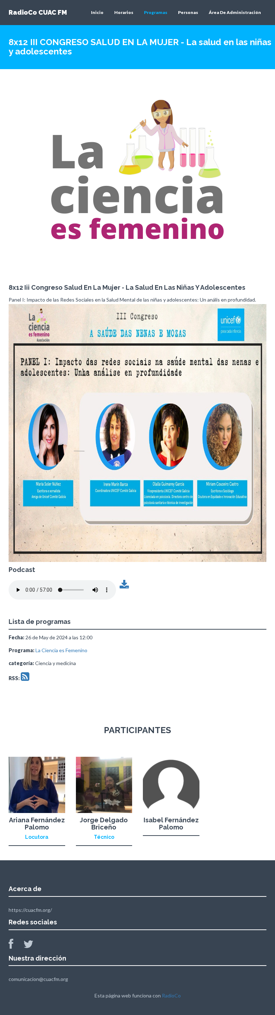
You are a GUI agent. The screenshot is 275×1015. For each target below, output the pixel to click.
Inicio (97, 12)
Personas (188, 12)
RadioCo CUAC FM (38, 12)
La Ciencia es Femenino (61, 650)
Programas (155, 12)
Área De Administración (235, 12)
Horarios (123, 12)
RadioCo (171, 995)
